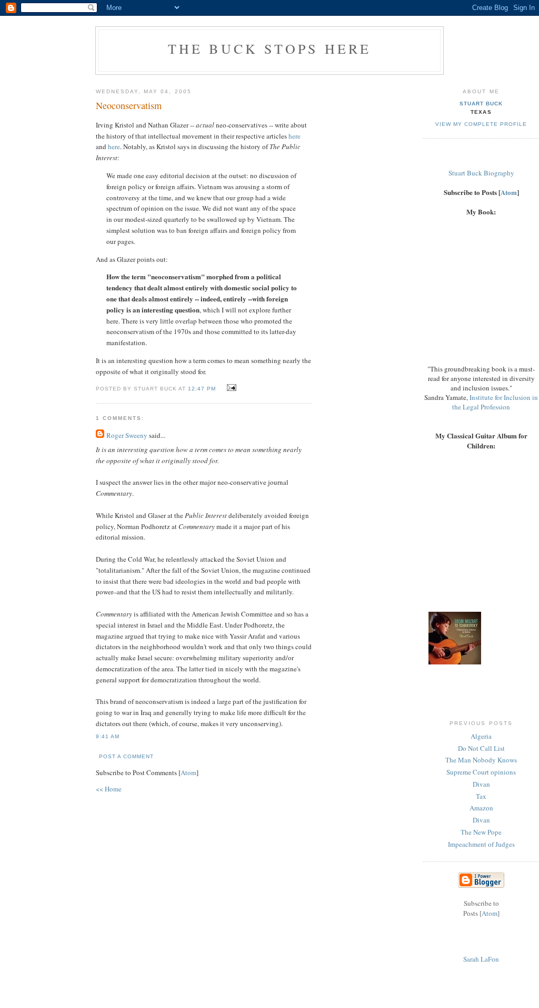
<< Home (109, 789)
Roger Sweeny (126, 435)
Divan (481, 784)
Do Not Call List (481, 748)
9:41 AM (107, 736)
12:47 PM (203, 389)
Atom (188, 772)
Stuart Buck (481, 103)
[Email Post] (230, 388)
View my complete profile (481, 124)
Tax (481, 796)
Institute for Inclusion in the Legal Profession (495, 402)
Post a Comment (126, 756)
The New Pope (481, 832)
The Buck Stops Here (270, 48)
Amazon (481, 808)
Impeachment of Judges (481, 844)
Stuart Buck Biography (481, 173)
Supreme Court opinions (481, 772)
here (294, 136)
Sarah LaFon (481, 959)
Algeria (481, 736)
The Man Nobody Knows (481, 760)
